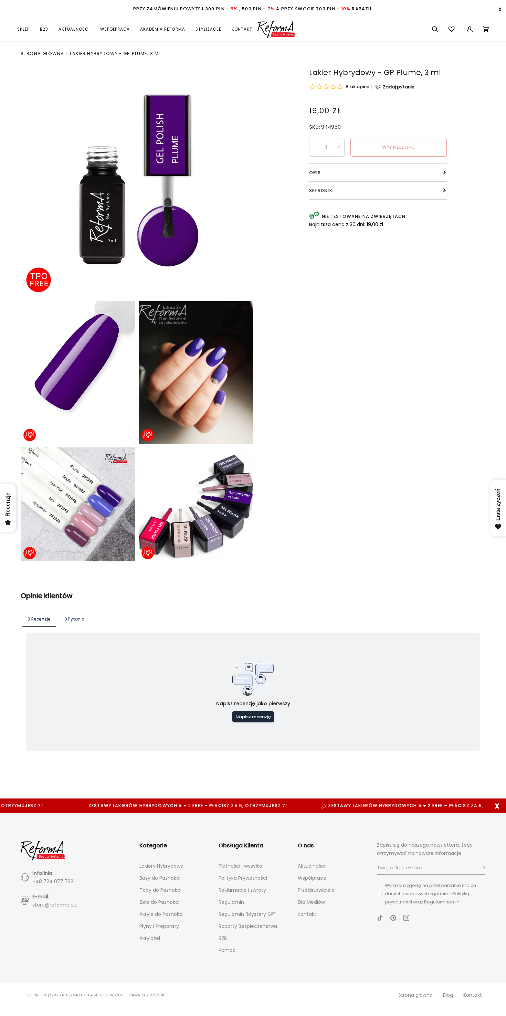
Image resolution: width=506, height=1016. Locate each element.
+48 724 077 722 (52, 881)
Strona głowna (415, 995)
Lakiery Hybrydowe (161, 865)
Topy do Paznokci (160, 890)
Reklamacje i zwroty (242, 890)
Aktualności (311, 865)
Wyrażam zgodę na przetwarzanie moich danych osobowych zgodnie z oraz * (430, 893)
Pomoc (227, 950)
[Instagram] (406, 918)
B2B (223, 938)
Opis (315, 173)
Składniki (321, 190)
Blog (448, 995)
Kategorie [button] (153, 845)
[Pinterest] (393, 918)
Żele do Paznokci (159, 902)
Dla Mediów (311, 902)
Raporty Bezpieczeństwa (248, 926)
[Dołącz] (476, 868)
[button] (26, 29)
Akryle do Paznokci (161, 914)
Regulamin (231, 902)
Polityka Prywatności (243, 878)
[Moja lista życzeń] (452, 29)
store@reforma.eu (54, 904)
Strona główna (42, 53)
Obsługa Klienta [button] (241, 845)
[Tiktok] (380, 918)
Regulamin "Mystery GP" (247, 914)
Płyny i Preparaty (159, 926)
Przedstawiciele (316, 890)
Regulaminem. (440, 902)
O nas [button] (306, 845)
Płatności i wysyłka (240, 865)
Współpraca (312, 878)
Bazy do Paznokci (159, 878)
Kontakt (307, 914)
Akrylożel (149, 938)
